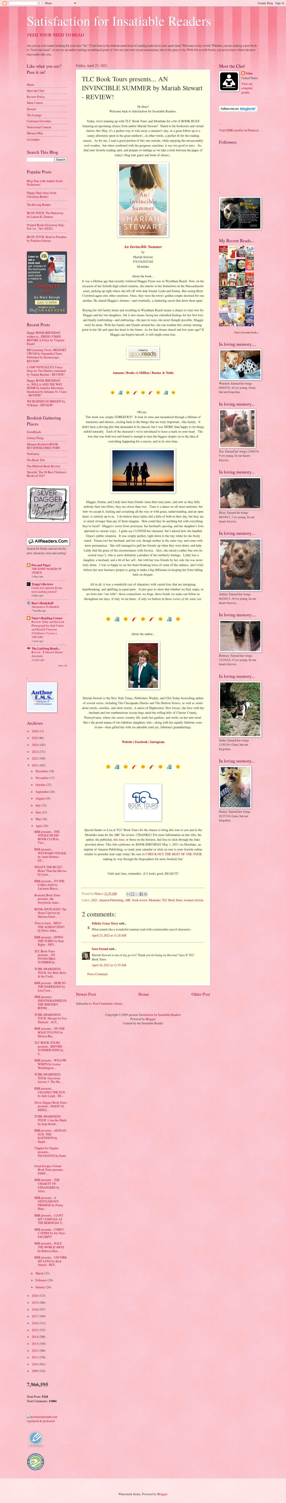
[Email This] (128, 894)
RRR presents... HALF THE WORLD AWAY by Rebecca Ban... (49, 1247)
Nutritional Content (39, 127)
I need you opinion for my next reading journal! (47, 590)
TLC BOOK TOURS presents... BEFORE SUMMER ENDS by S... (48, 1048)
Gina (249, 73)
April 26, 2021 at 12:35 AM (109, 965)
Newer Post (86, 994)
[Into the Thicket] (233, 296)
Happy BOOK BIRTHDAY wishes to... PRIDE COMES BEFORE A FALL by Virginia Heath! (45, 338)
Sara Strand (100, 949)
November (42, 778)
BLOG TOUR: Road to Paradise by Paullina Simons (46, 239)
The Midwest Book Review (43, 466)
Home (143, 994)
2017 (35, 1316)
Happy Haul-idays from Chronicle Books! (41, 195)
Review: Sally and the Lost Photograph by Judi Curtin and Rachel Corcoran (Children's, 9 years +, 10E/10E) (48, 629)
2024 (35, 745)
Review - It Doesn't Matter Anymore (47, 654)
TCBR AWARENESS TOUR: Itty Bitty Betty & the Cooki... (50, 972)
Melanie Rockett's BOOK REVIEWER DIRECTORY (43, 446)
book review (139, 900)
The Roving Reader (39, 204)
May (39, 819)
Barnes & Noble (163, 372)
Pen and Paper (41, 565)
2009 (35, 1371)
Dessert (31, 109)
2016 (35, 1323)
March (40, 1273)
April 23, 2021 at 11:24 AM (109, 935)
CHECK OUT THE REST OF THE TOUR (174, 854)
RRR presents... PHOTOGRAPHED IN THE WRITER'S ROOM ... (50, 1002)
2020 (35, 1295)
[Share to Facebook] (141, 894)
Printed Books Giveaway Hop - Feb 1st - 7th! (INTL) (46, 227)
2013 (35, 1343)
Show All (62, 665)
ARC (128, 900)
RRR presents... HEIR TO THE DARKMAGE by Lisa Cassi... (50, 986)
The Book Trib (36, 460)
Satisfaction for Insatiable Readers (119, 20)
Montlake (155, 900)
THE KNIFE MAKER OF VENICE (46, 571)
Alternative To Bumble (45, 607)
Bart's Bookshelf (42, 603)
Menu (30, 84)
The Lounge (34, 115)
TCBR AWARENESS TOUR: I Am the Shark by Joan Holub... (50, 1120)
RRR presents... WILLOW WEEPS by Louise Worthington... (50, 1064)
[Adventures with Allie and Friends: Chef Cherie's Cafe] (233, 312)
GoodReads (34, 432)
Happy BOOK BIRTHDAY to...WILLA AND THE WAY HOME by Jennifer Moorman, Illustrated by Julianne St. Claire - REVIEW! (47, 387)
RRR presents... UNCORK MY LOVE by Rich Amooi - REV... (50, 1261)
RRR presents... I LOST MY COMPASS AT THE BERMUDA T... (48, 1219)
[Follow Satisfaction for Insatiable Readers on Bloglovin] (238, 111)
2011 (35, 1357)
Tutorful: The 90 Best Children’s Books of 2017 (47, 474)
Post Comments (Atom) (107, 1003)
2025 (35, 738)
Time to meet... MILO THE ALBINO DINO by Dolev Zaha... (49, 927)
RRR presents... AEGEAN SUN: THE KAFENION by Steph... (50, 1136)
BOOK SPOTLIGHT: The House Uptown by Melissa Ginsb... (50, 913)
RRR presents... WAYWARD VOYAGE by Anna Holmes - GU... (50, 855)
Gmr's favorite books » (246, 332)
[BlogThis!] (132, 894)
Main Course (35, 103)
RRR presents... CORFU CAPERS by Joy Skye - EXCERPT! (50, 1233)
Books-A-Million (137, 372)
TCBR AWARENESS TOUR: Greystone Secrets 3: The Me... (48, 1078)
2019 (35, 1302)
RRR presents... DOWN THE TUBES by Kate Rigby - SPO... (49, 941)
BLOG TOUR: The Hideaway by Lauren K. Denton (45, 215)
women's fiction (193, 900)
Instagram (157, 741)
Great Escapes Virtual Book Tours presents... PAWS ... (49, 1169)
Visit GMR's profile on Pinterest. (239, 130)
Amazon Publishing (111, 900)
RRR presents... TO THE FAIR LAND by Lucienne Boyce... (49, 884)
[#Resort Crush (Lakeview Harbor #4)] (242, 256)
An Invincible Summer (143, 246)
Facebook (141, 741)
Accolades (33, 139)
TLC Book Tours (172, 900)
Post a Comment (97, 974)
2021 (94, 900)
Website (127, 741)
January (41, 1287)
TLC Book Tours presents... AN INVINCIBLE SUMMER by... (45, 956)
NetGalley (33, 454)
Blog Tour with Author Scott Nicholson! (44, 183)
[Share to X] (137, 894)
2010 (35, 1364)
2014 (35, 1337)
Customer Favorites (39, 121)
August (40, 798)
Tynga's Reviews (42, 584)
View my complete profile (247, 88)
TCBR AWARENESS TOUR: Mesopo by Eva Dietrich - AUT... (50, 1018)
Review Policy (36, 97)
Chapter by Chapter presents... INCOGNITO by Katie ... (50, 1153)
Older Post (200, 994)
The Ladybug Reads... (46, 648)
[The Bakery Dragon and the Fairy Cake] (224, 325)
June (39, 812)
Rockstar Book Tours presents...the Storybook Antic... (47, 899)
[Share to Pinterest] (145, 894)
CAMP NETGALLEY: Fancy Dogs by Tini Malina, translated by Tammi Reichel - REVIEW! (46, 371)
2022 (35, 758)
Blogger (151, 1019)
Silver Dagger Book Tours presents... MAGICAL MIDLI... (50, 1106)
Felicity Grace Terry (105, 923)
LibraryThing (35, 438)
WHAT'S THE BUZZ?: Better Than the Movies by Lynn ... (50, 870)
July (38, 805)
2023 (35, 751)
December (42, 771)
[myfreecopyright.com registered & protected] (47, 1421)
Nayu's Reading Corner (47, 618)
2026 (35, 731)
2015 (35, 1330)
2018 (35, 1309)
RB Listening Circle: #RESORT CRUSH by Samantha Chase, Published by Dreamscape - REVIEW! (46, 355)
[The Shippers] (250, 269)
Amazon (118, 372)
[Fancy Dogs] (233, 258)
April (39, 826)
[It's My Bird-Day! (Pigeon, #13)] (242, 309)
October (41, 785)
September (43, 791)
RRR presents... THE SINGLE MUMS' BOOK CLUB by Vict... (47, 837)
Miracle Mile (35, 133)
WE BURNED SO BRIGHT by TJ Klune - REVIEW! (46, 403)
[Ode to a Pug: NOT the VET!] (224, 309)
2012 (35, 1350)
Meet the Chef (35, 90)
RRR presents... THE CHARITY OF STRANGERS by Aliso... (47, 1185)
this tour (118, 839)
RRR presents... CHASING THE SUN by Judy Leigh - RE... (49, 1092)
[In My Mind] (233, 285)
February (42, 1280)
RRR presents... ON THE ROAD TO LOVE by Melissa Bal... (49, 1032)
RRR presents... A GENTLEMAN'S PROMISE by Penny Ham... (48, 1203)
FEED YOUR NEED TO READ (55, 35)
